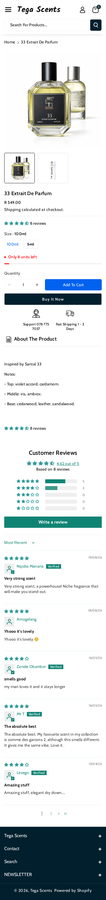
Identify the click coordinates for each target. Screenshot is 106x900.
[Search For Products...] (95, 25)
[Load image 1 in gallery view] (19, 168)
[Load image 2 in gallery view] (53, 168)
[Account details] (82, 10)
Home (9, 42)
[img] (16, 558)
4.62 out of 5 (68, 463)
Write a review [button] (53, 522)
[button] (8, 9)
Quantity (12, 273)
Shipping (12, 209)
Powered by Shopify (73, 890)
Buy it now (53, 299)
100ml (13, 244)
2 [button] (51, 813)
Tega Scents (41, 890)
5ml (32, 244)
